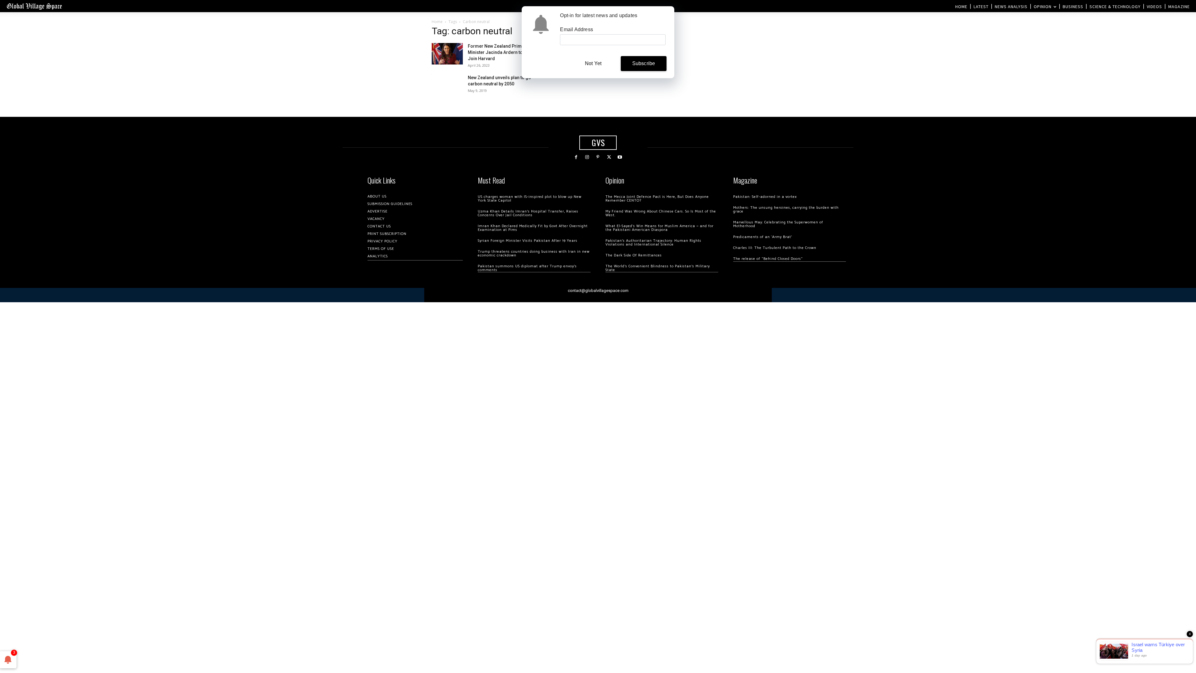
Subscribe (643, 63)
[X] (609, 157)
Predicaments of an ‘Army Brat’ (762, 237)
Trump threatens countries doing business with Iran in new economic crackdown (534, 253)
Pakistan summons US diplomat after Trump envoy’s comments (527, 268)
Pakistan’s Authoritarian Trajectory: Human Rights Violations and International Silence (653, 242)
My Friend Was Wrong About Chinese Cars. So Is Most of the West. (660, 213)
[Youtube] (620, 157)
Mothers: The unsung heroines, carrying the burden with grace (786, 209)
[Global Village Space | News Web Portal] (34, 6)
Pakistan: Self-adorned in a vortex (765, 197)
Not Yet (593, 63)
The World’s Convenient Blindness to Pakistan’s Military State (657, 268)
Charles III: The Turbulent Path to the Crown (774, 248)
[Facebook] (576, 157)
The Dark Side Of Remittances (633, 255)
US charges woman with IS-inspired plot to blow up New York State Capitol (529, 198)
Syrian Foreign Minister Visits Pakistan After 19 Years (527, 241)
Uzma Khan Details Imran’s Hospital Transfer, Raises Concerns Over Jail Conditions (528, 213)
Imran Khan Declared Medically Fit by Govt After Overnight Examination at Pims (533, 228)
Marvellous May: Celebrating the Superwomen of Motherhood (778, 224)
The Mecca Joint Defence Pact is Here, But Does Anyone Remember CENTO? (657, 198)
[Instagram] (587, 157)
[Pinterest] (598, 157)
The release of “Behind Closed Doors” (768, 259)
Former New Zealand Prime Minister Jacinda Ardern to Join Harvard (496, 52)
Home (437, 21)
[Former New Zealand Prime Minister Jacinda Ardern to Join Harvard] (447, 53)
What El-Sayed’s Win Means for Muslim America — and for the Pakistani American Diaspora (659, 228)
